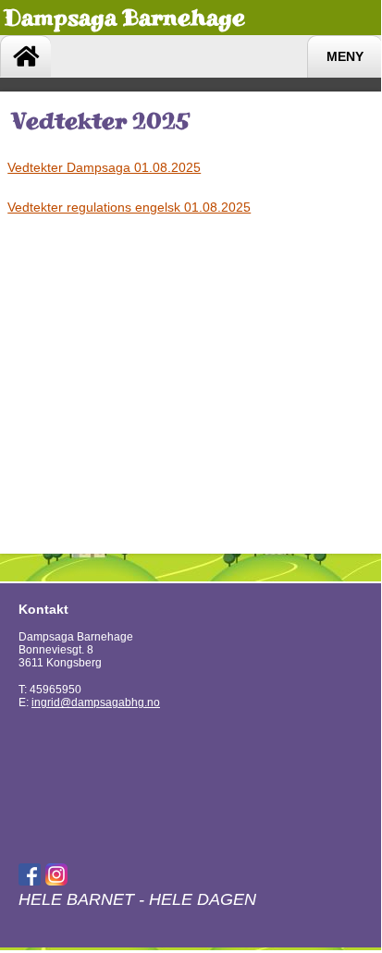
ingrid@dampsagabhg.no (95, 702)
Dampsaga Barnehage (124, 17)
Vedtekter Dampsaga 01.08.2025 (104, 167)
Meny (345, 57)
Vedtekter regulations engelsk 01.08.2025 (129, 207)
